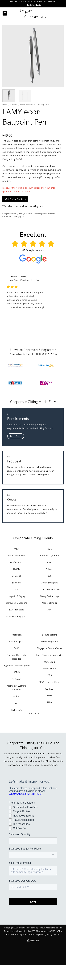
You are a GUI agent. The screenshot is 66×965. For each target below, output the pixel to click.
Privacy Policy (45, 934)
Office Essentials (27, 104)
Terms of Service (30, 934)
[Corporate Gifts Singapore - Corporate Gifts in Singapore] (33, 13)
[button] (5, 13)
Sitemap (57, 934)
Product (13, 104)
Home (5, 104)
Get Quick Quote (33, 5)
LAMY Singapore (40, 213)
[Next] (58, 56)
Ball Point (28, 213)
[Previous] (8, 56)
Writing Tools (43, 104)
